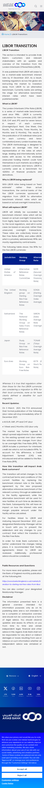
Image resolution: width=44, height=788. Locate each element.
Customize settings (10, 780)
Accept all (22, 769)
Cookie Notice (7, 783)
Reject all (22, 775)
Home (7, 34)
